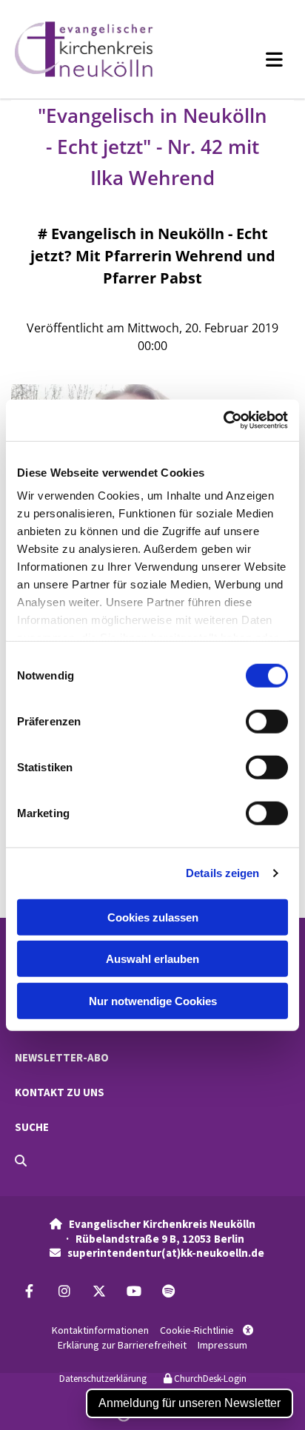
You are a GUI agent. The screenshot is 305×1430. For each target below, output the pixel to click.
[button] (250, 59)
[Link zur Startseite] (101, 49)
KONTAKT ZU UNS (59, 1092)
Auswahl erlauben (152, 959)
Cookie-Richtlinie (197, 1330)
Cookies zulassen (152, 916)
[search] (21, 1161)
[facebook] (29, 1291)
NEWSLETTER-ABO (62, 1057)
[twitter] (99, 1291)
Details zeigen (222, 873)
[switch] (267, 721)
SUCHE (32, 1127)
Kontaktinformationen (100, 1330)
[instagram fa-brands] (64, 1291)
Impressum (222, 1345)
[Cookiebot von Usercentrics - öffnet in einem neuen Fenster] (223, 420)
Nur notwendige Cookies (153, 1000)
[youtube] (134, 1291)
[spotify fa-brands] (168, 1291)
